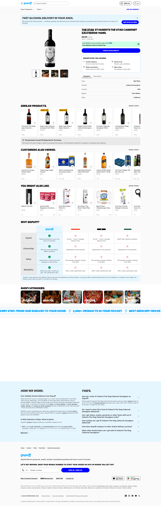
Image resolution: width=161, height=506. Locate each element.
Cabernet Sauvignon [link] (53, 448)
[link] (28, 3)
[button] (136, 3)
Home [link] (22, 448)
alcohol (129, 401)
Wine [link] (35, 448)
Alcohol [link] (29, 448)
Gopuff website (99, 403)
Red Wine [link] (42, 448)
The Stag (88, 29)
